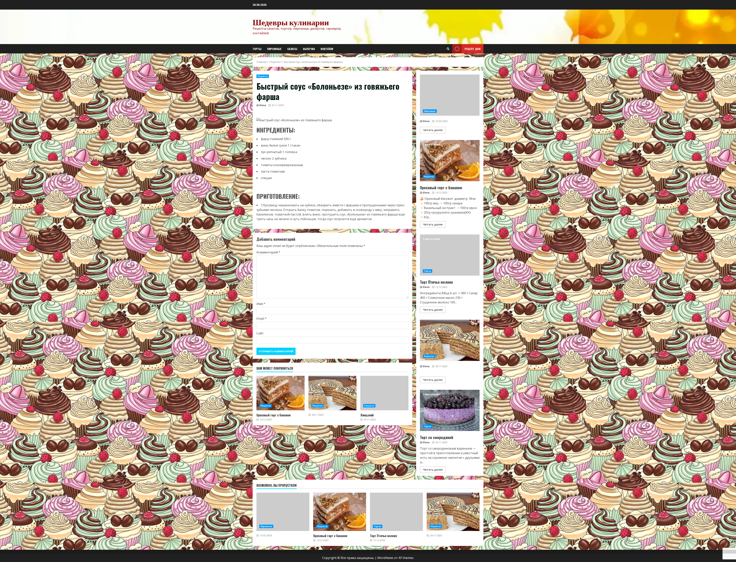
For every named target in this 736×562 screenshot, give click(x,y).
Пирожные (274, 49)
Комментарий (268, 252)
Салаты (292, 49)
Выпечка (309, 49)
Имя (260, 304)
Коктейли (327, 49)
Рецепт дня (473, 49)
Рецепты (263, 76)
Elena (262, 105)
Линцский (384, 393)
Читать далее (433, 130)
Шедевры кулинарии (291, 22)
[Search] (448, 48)
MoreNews (385, 558)
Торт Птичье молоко (450, 255)
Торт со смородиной (450, 410)
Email (261, 318)
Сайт (260, 333)
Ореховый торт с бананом (280, 393)
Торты (257, 49)
